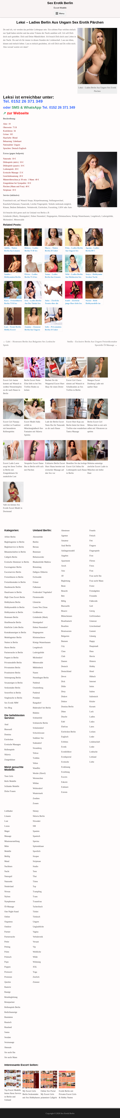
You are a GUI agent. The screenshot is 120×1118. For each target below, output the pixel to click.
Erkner (35, 582)
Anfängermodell (68, 551)
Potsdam (36, 698)
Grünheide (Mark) (40, 617)
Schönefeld (37, 718)
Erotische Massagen (12, 744)
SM (34, 826)
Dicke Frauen (10, 791)
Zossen (35, 803)
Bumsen (64, 641)
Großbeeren (37, 612)
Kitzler (92, 701)
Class (63, 651)
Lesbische (93, 752)
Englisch (64, 737)
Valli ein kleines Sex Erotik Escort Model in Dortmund (12, 508)
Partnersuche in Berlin (13, 652)
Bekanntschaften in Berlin (15, 552)
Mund (6, 861)
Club (63, 656)
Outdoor (7, 927)
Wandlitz (36, 768)
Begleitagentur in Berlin (14, 542)
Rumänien (8, 1017)
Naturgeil (8, 876)
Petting (7, 947)
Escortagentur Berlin (13, 567)
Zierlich (36, 977)
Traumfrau (37, 901)
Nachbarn (8, 866)
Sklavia (7, 754)
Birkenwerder (38, 557)
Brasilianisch (66, 621)
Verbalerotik (38, 937)
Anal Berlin (66, 546)
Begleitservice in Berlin (14, 547)
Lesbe (91, 747)
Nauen (35, 673)
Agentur (64, 536)
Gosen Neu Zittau (40, 607)
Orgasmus (8, 922)
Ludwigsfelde (38, 652)
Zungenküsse (9, 760)
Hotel (91, 671)
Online (7, 917)
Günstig (92, 636)
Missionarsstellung (12, 841)
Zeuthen (36, 798)
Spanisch (36, 836)
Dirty (63, 691)
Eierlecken (8, 739)
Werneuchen (38, 778)
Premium (8, 977)
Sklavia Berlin (39, 816)
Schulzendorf (38, 728)
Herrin (92, 656)
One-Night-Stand (11, 912)
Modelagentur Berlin (13, 637)
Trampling (37, 891)
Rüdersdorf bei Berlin (42, 708)
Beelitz (35, 542)
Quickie (7, 982)
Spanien (36, 831)
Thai (35, 876)
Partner (7, 932)
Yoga (35, 972)
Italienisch (93, 696)
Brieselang (37, 567)
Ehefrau (64, 727)
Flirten (92, 561)
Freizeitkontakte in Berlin (15, 582)
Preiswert (8, 972)
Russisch (7, 1022)
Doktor (64, 701)
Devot (63, 676)
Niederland (8, 886)
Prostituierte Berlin (12, 673)
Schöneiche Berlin (40, 723)
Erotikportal (66, 757)
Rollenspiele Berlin (12, 1007)
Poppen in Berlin (11, 658)
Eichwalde (37, 577)
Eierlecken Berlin (68, 732)
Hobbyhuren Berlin (12, 602)
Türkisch (36, 917)
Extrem (64, 792)
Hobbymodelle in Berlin (14, 607)
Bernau (36, 547)
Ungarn (36, 922)
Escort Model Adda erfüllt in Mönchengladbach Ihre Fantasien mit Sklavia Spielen (33, 428)
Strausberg (37, 748)
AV (62, 576)
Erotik (63, 747)
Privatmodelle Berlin (13, 663)
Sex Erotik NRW (11, 703)
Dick (63, 681)
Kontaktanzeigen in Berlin (15, 632)
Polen (6, 952)
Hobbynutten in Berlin (13, 612)
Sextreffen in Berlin (12, 693)
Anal (6, 724)
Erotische (65, 762)
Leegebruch (37, 647)
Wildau (36, 783)
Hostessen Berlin (11, 617)
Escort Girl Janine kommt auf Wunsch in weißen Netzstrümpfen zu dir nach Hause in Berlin (12, 387)
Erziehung (65, 772)
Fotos (91, 566)
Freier (91, 586)
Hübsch (92, 676)
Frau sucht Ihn (95, 576)
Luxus (7, 826)
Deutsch (64, 666)
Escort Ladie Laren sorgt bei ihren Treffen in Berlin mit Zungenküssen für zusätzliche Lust (12, 470)
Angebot (64, 556)
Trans (35, 896)
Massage (7, 836)
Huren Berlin (9, 647)
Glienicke (37, 602)
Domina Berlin (67, 707)
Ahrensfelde (38, 537)
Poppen (7, 967)
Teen (35, 871)
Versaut (36, 942)
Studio (35, 866)
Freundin (93, 596)
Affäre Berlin (10, 537)
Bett (63, 596)
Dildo (63, 686)
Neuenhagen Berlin (41, 678)
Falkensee (37, 587)
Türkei (35, 912)
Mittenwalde (38, 663)
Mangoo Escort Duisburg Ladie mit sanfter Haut (95, 383)
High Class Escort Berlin (14, 597)
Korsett (92, 707)
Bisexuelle (65, 606)
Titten (35, 881)
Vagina (35, 932)
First (91, 556)
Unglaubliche (38, 927)
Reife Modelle (10, 781)
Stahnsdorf (37, 743)
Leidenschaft (94, 742)
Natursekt (8, 881)
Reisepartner (9, 1002)
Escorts (64, 777)
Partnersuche (9, 937)
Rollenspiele (9, 750)
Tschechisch (38, 907)
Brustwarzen (66, 631)
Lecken (92, 732)
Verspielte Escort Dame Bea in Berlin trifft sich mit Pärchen (33, 466)
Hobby (92, 666)
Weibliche (37, 952)
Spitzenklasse (38, 846)
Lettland (92, 757)
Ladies (92, 717)
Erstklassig (65, 767)
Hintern (92, 661)
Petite (6, 942)
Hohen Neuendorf (40, 627)
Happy (92, 641)
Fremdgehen (94, 591)
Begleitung (65, 581)
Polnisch (7, 957)
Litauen (7, 816)
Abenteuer (65, 530)
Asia (63, 571)
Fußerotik (93, 601)
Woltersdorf (38, 788)
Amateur (64, 541)
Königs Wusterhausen (41, 642)
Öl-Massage (9, 907)
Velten (35, 763)
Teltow (35, 753)
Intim (91, 686)
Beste (63, 586)
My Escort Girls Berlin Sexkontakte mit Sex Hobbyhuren (31, 1094)
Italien (92, 691)
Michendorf (37, 658)
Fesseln (92, 530)
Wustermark (38, 793)
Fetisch (92, 536)
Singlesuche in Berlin (13, 698)
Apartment (65, 561)
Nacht (6, 871)
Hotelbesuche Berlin (12, 622)
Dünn (63, 711)
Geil (91, 606)
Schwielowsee (38, 733)
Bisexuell (8, 729)
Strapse (36, 856)
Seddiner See (38, 738)
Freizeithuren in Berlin (13, 577)
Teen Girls (8, 776)
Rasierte (7, 987)
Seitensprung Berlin (12, 678)
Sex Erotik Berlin (60, 3)
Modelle (7, 851)
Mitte (6, 846)
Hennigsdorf (38, 622)
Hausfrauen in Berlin (13, 592)
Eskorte (64, 782)
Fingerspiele (94, 551)
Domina (7, 734)
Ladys (91, 722)
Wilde (35, 957)
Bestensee (37, 552)
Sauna (6, 1032)
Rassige (7, 992)
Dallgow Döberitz (40, 572)
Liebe (91, 762)
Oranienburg (38, 688)
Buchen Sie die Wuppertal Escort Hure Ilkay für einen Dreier (54, 383)
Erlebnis (64, 742)
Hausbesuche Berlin (12, 587)
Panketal (36, 693)
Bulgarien (65, 636)
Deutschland (66, 671)
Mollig (7, 856)
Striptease (37, 861)
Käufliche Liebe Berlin (13, 627)
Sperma (36, 841)
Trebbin (36, 758)
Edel (63, 722)
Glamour (93, 621)
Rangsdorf (37, 703)
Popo (6, 962)
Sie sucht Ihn (9, 1052)
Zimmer (36, 982)
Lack (91, 711)
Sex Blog (8, 708)
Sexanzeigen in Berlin (13, 683)
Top (34, 886)
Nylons (7, 896)
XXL (35, 967)
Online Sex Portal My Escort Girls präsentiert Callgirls (49, 1094)
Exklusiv (64, 787)
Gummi (92, 631)
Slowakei (36, 821)
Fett (91, 541)
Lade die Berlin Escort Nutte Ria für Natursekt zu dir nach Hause (55, 425)
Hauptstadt (93, 646)
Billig (63, 601)
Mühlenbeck (38, 667)
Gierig (92, 611)
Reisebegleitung (10, 997)
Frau (91, 571)
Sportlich (36, 851)
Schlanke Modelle (11, 786)
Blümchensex (66, 616)
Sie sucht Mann (10, 1057)
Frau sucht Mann (96, 581)
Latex (91, 727)
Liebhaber (8, 811)
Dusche (64, 717)
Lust (6, 821)
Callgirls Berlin (10, 557)
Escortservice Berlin (12, 572)
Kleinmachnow (39, 637)
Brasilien (64, 626)
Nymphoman (9, 901)
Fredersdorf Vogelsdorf (42, 592)
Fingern (92, 546)
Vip (34, 947)
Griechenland (94, 626)
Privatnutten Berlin (12, 667)
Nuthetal (36, 683)
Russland (8, 1027)
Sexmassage (9, 1042)
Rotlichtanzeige (10, 1012)
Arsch (63, 566)
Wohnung (37, 962)
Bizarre (64, 611)
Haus (91, 651)
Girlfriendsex (94, 616)
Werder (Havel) (39, 773)
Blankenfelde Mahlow (42, 562)
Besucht (64, 591)
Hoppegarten (38, 632)
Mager (7, 831)
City (63, 646)
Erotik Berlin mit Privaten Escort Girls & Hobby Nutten (67, 1094)
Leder (91, 737)
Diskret (64, 696)
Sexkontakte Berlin (12, 688)
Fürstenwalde (38, 597)
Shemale (7, 1047)
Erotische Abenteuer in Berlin (16, 562)
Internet (92, 681)
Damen (64, 661)
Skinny (36, 811)
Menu (61, 13)
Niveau (7, 891)
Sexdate (7, 1037)
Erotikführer (66, 752)
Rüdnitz (36, 713)
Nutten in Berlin (11, 642)
